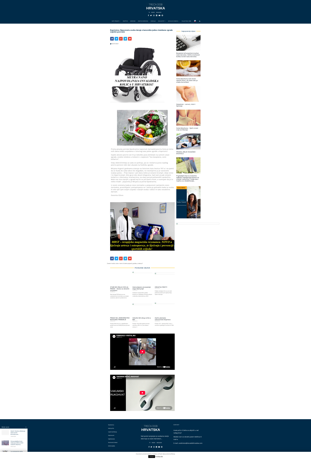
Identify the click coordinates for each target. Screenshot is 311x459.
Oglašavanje (111, 439)
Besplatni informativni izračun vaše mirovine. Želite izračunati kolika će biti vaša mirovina (188, 54)
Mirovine (132, 21)
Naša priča (111, 428)
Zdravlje (153, 21)
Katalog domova (173, 21)
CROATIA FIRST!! (161, 287)
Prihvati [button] (152, 456)
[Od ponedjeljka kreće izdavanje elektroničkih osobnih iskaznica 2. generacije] (5, 442)
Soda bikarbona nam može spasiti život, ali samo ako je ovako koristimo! (187, 80)
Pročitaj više (159, 456)
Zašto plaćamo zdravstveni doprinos (163, 318)
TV (149, 12)
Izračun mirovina (143, 21)
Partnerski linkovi (112, 442)
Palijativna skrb (186, 21)
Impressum (111, 435)
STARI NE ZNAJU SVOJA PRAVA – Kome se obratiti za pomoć (119, 288)
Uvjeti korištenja (112, 432)
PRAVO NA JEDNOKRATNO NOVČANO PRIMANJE (120, 318)
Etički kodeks (111, 446)
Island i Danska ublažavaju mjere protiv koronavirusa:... (18, 432)
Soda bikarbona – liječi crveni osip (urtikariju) (187, 129)
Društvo (125, 21)
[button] (125, 263)
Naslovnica (111, 425)
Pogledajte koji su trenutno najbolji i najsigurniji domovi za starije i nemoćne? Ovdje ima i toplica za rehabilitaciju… (187, 178)
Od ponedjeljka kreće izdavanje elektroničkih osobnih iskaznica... (17, 442)
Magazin (158, 12)
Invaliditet (161, 21)
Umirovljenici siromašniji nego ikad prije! (141, 288)
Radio (153, 12)
